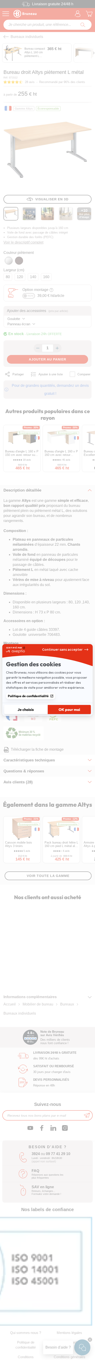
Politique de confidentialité (28, 696)
